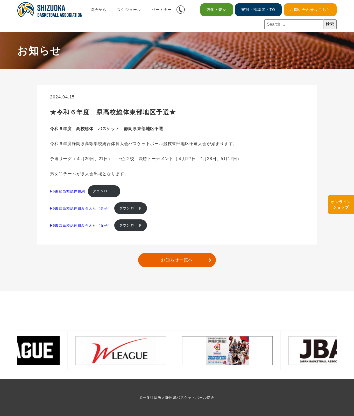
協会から (98, 10)
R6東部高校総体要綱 (67, 191)
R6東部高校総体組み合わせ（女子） (81, 225)
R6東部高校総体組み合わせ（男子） (81, 208)
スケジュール (129, 10)
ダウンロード (104, 191)
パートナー (162, 10)
